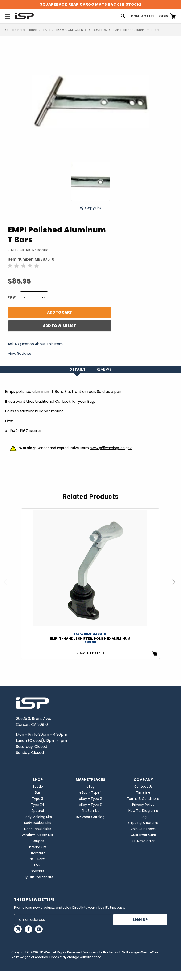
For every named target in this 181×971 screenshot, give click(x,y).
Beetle (38, 786)
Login (162, 16)
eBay (90, 786)
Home (32, 29)
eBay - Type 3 (90, 804)
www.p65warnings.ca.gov (111, 448)
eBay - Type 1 (90, 792)
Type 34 (37, 804)
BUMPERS (100, 29)
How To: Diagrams (143, 810)
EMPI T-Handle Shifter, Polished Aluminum (90, 638)
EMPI (46, 29)
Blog (143, 816)
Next (176, 586)
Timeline (143, 792)
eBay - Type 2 (90, 798)
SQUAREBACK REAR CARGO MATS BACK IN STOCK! (90, 4)
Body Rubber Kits (37, 822)
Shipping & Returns (143, 822)
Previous (8, 586)
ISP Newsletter (143, 841)
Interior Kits (38, 847)
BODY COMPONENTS (71, 29)
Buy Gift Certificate (37, 877)
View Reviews (19, 353)
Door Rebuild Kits (37, 829)
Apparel (37, 810)
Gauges (37, 841)
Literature (37, 853)
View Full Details (90, 653)
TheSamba (90, 810)
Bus (38, 792)
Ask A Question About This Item (35, 344)
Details (78, 369)
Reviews (104, 369)
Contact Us (142, 16)
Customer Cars (143, 834)
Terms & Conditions (143, 798)
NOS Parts (38, 859)
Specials (37, 871)
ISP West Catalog (90, 816)
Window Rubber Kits (38, 834)
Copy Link (93, 208)
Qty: (12, 297)
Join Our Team (143, 829)
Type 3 (37, 798)
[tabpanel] (90, 583)
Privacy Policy (143, 804)
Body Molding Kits (38, 816)
